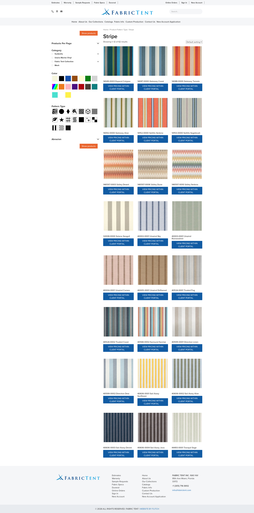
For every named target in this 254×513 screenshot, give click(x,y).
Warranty (67, 2)
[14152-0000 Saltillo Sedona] (152, 112)
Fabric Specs (99, 2)
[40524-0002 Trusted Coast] (118, 321)
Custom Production (134, 21)
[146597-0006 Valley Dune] (152, 164)
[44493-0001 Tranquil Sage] (187, 427)
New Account (196, 2)
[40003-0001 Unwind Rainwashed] (187, 216)
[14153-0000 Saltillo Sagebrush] (187, 112)
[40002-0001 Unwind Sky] (152, 216)
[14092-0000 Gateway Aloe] (118, 112)
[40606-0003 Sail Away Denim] (118, 427)
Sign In (184, 2)
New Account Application (168, 21)
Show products (89, 33)
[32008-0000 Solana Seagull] (118, 216)
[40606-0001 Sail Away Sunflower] (152, 373)
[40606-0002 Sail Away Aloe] (187, 373)
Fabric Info (119, 21)
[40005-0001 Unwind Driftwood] (152, 270)
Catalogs (109, 21)
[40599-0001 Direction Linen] (187, 321)
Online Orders (171, 2)
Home (74, 21)
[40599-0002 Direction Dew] (118, 373)
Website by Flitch (149, 508)
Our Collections (96, 21)
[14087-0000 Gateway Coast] (152, 61)
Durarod (112, 2)
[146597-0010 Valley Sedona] (187, 164)
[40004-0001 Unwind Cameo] (118, 270)
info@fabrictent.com (181, 490)
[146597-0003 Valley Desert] (118, 164)
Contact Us (150, 21)
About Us (83, 21)
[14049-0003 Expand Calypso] (118, 61)
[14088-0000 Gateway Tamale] (187, 61)
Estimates (56, 2)
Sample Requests (82, 2)
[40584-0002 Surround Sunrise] (152, 321)
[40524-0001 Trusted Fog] (187, 270)
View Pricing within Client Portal (118, 87)
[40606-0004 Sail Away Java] (152, 427)
